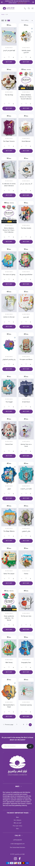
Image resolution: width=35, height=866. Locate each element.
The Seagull (9, 402)
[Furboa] (26, 559)
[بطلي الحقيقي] (26, 517)
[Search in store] (29, 8)
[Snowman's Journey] (26, 691)
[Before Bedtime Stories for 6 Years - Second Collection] (26, 81)
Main (17, 817)
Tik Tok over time (26, 616)
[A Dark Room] (26, 388)
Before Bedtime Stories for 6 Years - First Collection (9, 230)
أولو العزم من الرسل (9, 50)
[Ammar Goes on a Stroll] (26, 430)
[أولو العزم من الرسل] (9, 36)
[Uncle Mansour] (26, 127)
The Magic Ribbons (9, 531)
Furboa (26, 574)
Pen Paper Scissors (9, 141)
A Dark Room (26, 402)
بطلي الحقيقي (26, 531)
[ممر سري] (26, 303)
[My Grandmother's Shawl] (9, 691)
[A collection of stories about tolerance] (9, 169)
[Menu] (33, 8)
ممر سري (26, 317)
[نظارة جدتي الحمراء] (26, 474)
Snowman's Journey (26, 705)
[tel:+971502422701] (25, 8)
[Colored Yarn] (9, 430)
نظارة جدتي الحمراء (26, 489)
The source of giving (9, 274)
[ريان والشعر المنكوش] (9, 345)
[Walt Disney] (9, 648)
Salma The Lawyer (9, 574)
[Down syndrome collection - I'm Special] (9, 602)
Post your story (17, 826)
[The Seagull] (9, 388)
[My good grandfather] (26, 260)
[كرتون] (9, 474)
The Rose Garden (26, 228)
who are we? (17, 823)
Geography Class (26, 662)
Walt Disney (9, 662)
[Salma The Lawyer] (9, 559)
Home (2, 14)
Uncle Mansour (26, 141)
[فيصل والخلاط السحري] (26, 36)
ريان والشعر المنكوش (8, 359)
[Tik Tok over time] (26, 602)
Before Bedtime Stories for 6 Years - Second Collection (26, 97)
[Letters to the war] (9, 303)
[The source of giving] (9, 260)
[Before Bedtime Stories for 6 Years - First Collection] (9, 214)
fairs (17, 828)
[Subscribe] (30, 746)
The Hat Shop (9, 95)
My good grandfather (26, 274)
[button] (1, 2)
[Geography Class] (26, 648)
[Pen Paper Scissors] (9, 127)
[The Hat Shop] (9, 81)
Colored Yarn (9, 444)
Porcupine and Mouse (26, 359)
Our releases (17, 820)
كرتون (9, 489)
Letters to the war (9, 317)
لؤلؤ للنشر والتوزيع (20, 854)
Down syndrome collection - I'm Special (9, 618)
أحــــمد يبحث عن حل (26, 184)
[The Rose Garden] (26, 214)
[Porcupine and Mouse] (26, 345)
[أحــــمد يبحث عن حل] (26, 169)
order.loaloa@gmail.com (18, 844)
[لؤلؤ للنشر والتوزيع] (8, 8)
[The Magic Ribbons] (9, 517)
